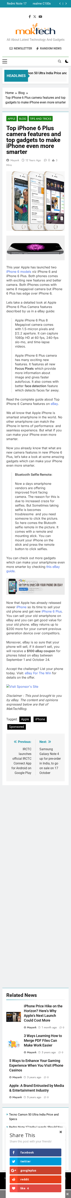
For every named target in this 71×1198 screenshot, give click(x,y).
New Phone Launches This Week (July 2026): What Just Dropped (14, 3)
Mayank (14, 160)
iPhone (21, 607)
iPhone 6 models (18, 272)
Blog (22, 119)
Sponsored (16, 727)
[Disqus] (35, 834)
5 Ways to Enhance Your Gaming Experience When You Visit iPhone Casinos (36, 1065)
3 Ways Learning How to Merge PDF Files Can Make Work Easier (43, 1040)
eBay (54, 404)
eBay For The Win (38, 673)
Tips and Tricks (40, 119)
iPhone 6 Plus (52, 611)
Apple (11, 119)
